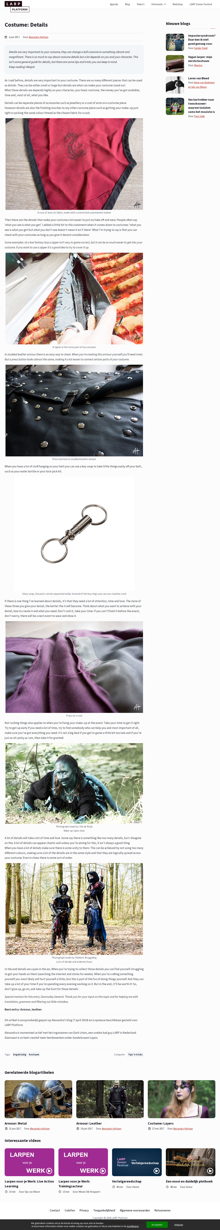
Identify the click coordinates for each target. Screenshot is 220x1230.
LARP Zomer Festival (201, 4)
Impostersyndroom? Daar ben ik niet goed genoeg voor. (202, 40)
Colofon (70, 1210)
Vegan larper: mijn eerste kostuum (200, 59)
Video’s (141, 4)
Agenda (114, 4)
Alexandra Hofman (38, 37)
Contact (55, 1210)
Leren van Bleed (198, 78)
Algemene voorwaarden (135, 1210)
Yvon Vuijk (199, 116)
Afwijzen (178, 1224)
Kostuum (34, 1054)
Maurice (198, 65)
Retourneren (162, 1210)
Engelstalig (19, 1054)
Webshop (178, 4)
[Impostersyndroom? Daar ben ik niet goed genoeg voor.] (175, 42)
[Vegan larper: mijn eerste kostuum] (175, 63)
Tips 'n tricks (135, 1054)
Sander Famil (200, 48)
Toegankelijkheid (104, 1210)
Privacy (84, 1210)
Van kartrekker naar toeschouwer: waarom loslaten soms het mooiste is (201, 106)
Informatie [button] (157, 4)
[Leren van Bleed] (175, 85)
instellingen (133, 1226)
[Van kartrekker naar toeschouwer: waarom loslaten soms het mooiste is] (175, 106)
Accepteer (157, 1224)
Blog (127, 4)
